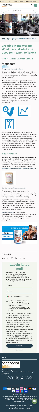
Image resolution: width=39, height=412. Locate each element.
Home (3, 38)
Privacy (30, 405)
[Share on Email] (24, 258)
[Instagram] (17, 378)
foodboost (22, 395)
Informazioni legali (11, 407)
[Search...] (34, 10)
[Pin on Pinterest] (16, 258)
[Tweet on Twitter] (12, 258)
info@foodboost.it (19, 401)
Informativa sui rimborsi (16, 408)
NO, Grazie (19, 350)
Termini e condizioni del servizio (16, 405)
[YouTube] (22, 378)
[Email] (27, 378)
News (8, 38)
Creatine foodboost (8, 212)
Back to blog (7, 254)
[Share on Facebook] (8, 258)
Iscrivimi (19, 345)
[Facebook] (8, 378)
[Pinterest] (12, 378)
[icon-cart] (31, 5)
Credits (28, 408)
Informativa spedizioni (26, 407)
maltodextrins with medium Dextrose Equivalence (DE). (19, 168)
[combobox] (9, 296)
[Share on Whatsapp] (20, 258)
